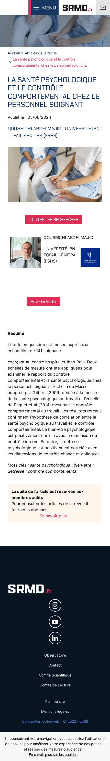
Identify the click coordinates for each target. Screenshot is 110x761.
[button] (43, 7)
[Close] (104, 739)
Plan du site (55, 701)
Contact (55, 665)
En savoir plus (53, 515)
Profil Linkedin (43, 301)
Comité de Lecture (55, 685)
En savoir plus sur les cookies (53, 754)
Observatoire (55, 655)
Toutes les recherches (53, 219)
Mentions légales (55, 711)
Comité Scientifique (55, 675)
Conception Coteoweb (40, 721)
